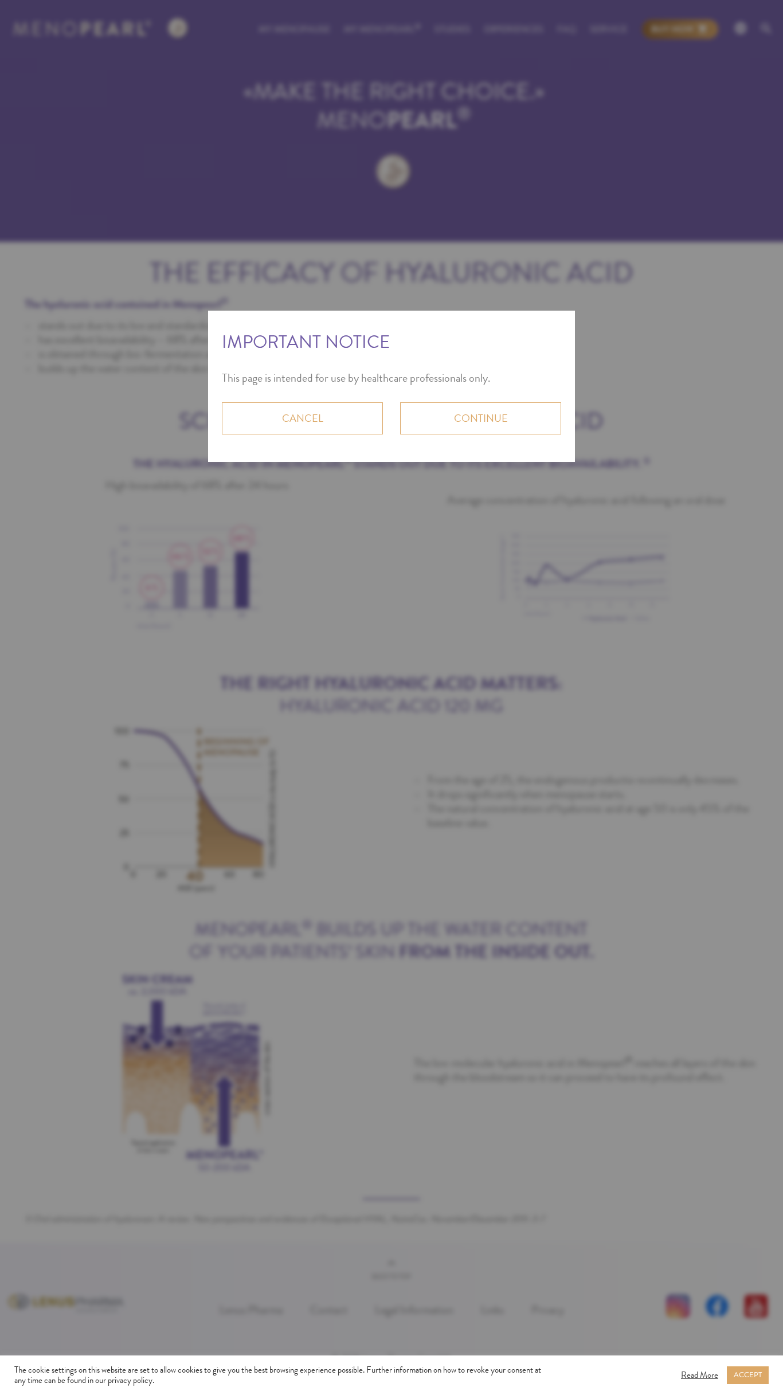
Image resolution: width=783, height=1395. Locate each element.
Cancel (302, 418)
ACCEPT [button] (748, 1375)
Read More (699, 1375)
